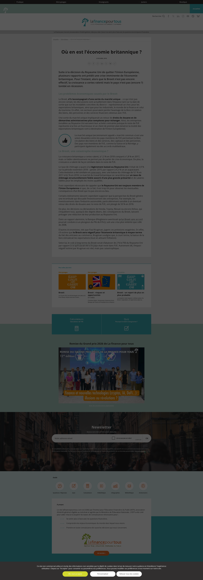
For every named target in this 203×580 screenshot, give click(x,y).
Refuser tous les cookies (129, 574)
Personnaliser (102, 574)
